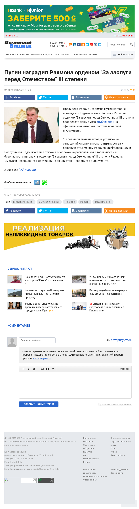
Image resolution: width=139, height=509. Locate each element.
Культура (59, 55)
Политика (24, 55)
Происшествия (80, 55)
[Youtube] (91, 44)
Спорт (68, 55)
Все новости (12, 55)
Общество (48, 55)
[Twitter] (87, 44)
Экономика (36, 55)
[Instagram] (95, 44)
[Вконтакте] (74, 44)
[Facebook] (79, 44)
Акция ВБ (93, 55)
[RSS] (70, 44)
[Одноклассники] (83, 44)
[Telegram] (99, 44)
